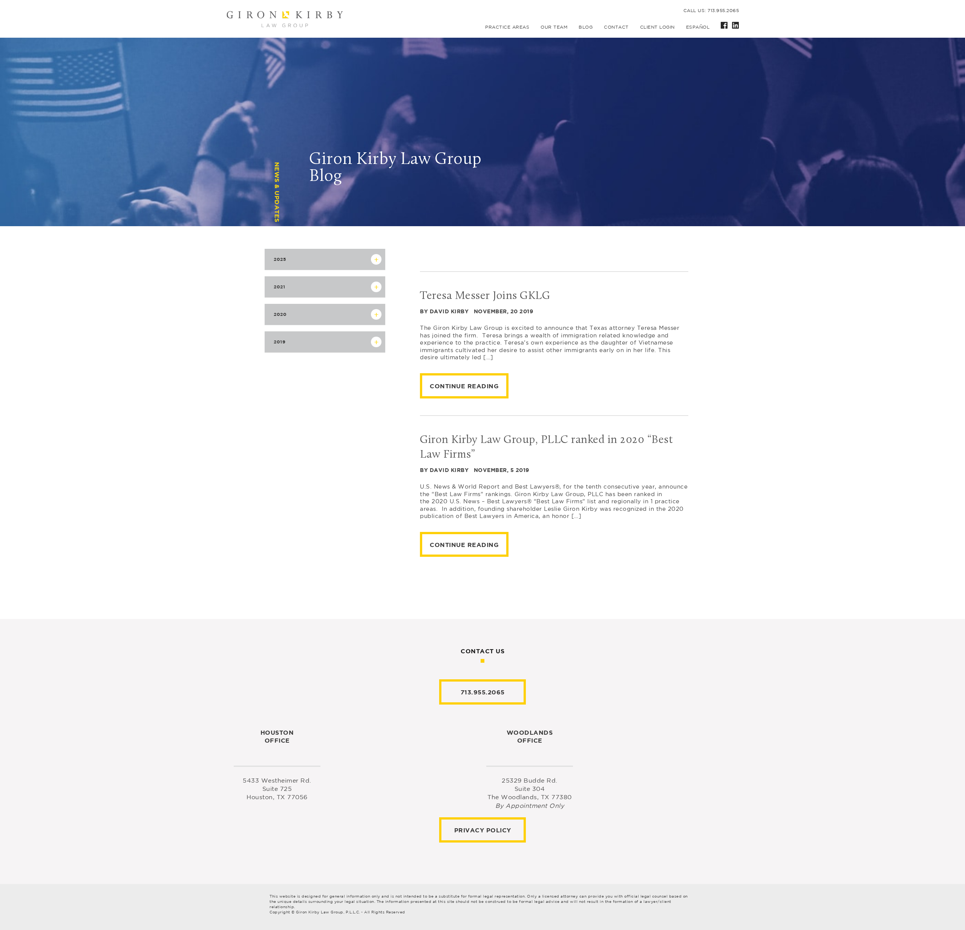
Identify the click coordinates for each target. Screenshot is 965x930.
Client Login (657, 27)
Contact (616, 27)
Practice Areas (507, 27)
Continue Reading (464, 386)
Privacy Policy (482, 830)
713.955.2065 (483, 692)
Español (698, 27)
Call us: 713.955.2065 (711, 10)
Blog (586, 27)
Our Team (554, 27)
